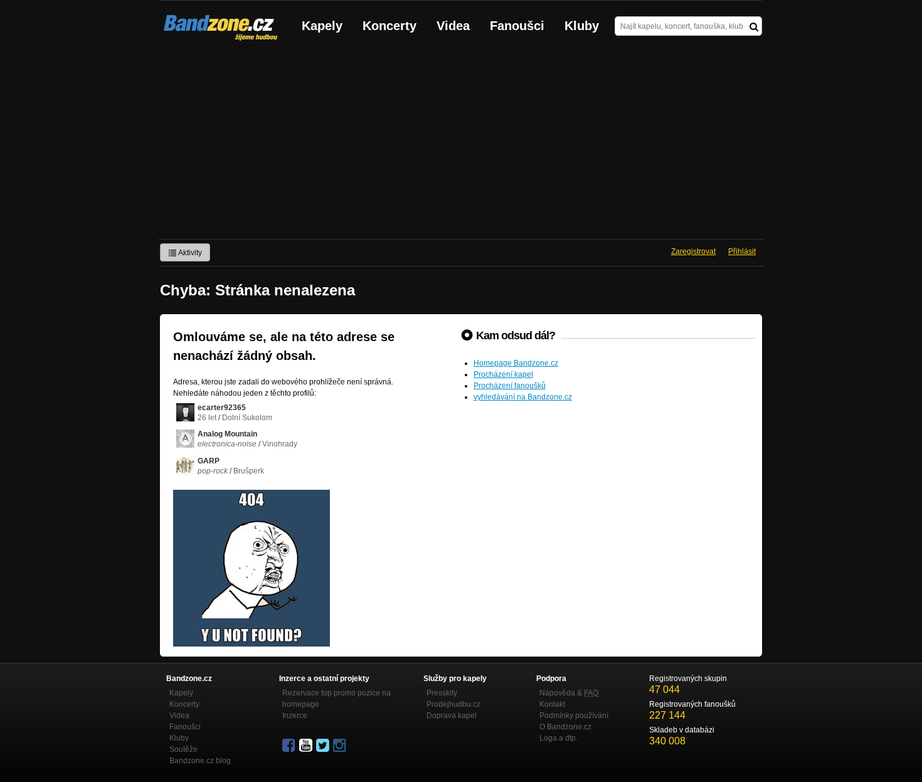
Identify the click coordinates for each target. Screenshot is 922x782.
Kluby (581, 26)
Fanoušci (517, 26)
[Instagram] (340, 745)
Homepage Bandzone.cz (516, 363)
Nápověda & (568, 693)
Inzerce (294, 715)
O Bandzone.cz (565, 726)
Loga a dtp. (558, 738)
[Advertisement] (461, 145)
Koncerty (389, 26)
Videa (453, 26)
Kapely (322, 26)
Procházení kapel (503, 374)
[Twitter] (323, 745)
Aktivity (189, 252)
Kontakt (552, 704)
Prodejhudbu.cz (453, 704)
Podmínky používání (573, 715)
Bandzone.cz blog (200, 760)
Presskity (442, 693)
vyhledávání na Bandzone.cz (523, 397)
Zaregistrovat (693, 251)
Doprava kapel (452, 715)
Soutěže (183, 749)
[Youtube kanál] (306, 745)
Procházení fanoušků (510, 385)
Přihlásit (742, 251)
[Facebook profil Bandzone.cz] (289, 745)
